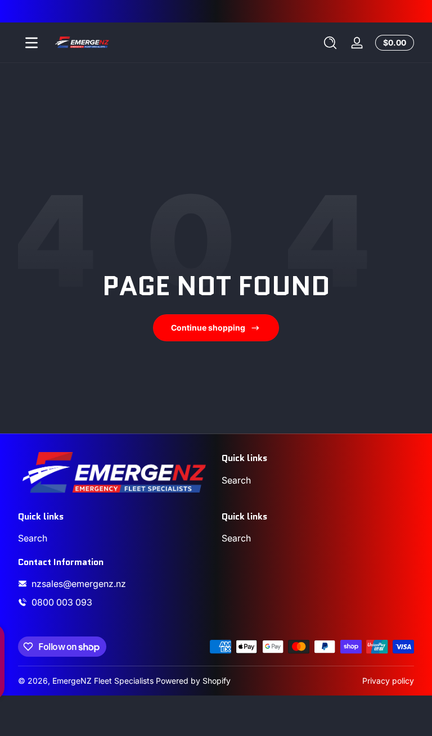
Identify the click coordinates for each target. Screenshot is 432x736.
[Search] (330, 42)
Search (236, 480)
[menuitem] (318, 480)
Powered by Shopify (193, 680)
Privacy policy (388, 680)
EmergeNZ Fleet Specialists (103, 680)
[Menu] (31, 42)
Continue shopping (208, 327)
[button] (330, 43)
